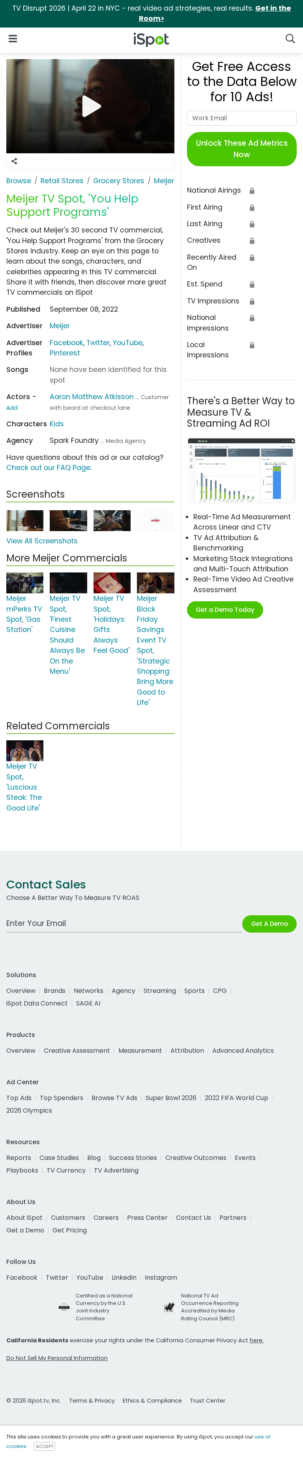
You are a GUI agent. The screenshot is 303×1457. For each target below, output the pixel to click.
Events (245, 1157)
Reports (18, 1157)
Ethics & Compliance (152, 1401)
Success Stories (133, 1157)
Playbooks (22, 1170)
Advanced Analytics (243, 1050)
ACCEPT (44, 1446)
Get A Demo (269, 923)
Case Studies (59, 1157)
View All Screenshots (42, 541)
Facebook (66, 343)
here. (257, 1340)
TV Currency (66, 1170)
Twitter (98, 343)
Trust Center (207, 1401)
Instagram (161, 1277)
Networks (88, 990)
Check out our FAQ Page (48, 467)
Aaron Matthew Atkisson (92, 396)
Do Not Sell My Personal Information (57, 1358)
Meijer (60, 326)
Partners (233, 1217)
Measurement (140, 1050)
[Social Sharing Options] (14, 161)
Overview (21, 990)
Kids (57, 424)
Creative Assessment (77, 1050)
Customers (68, 1217)
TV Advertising (116, 1170)
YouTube (127, 343)
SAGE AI (88, 1003)
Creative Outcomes (195, 1157)
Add (12, 408)
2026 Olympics (29, 1110)
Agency (123, 990)
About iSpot (24, 1217)
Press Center (147, 1217)
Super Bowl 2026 (171, 1097)
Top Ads (19, 1097)
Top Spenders (61, 1097)
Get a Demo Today (225, 609)
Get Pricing (69, 1230)
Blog (94, 1157)
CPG (220, 990)
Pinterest (65, 353)
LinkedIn (124, 1277)
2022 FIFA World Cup (236, 1097)
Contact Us (193, 1217)
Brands (54, 990)
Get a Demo (25, 1230)
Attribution (187, 1050)
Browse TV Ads (114, 1097)
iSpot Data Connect (37, 1003)
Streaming (160, 990)
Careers (106, 1217)
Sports (194, 990)
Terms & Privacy (92, 1401)
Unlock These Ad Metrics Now (242, 149)
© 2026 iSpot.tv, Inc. (33, 1401)
